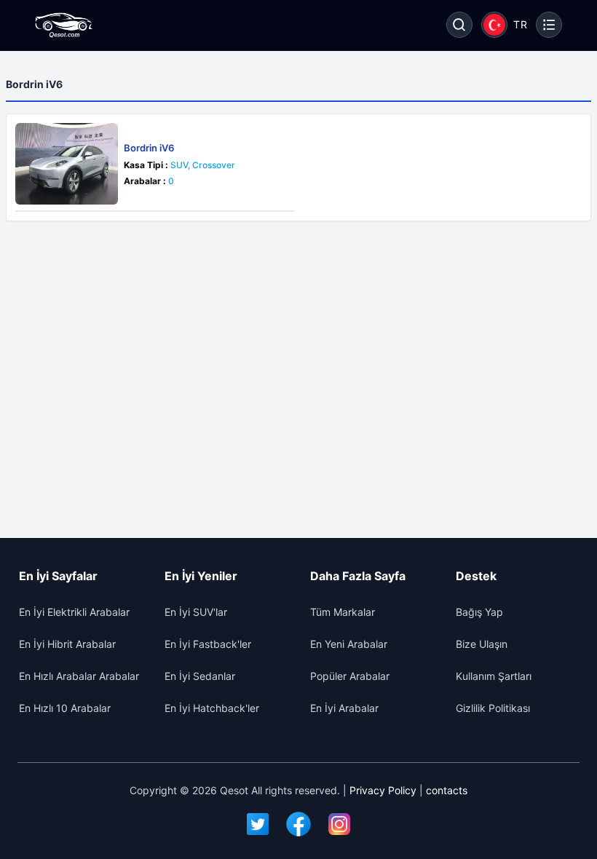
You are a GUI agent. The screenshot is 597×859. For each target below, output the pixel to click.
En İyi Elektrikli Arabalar (74, 612)
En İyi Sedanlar (200, 676)
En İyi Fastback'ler (208, 644)
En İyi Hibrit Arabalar (67, 644)
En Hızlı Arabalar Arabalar (79, 676)
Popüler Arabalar (350, 676)
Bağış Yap (479, 612)
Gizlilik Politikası (493, 708)
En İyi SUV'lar (196, 612)
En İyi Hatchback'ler (212, 708)
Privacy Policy (382, 790)
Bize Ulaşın (481, 644)
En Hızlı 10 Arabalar (65, 708)
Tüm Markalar (342, 612)
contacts (446, 790)
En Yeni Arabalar (348, 644)
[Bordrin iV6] (66, 164)
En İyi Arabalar (344, 708)
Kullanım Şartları (493, 676)
